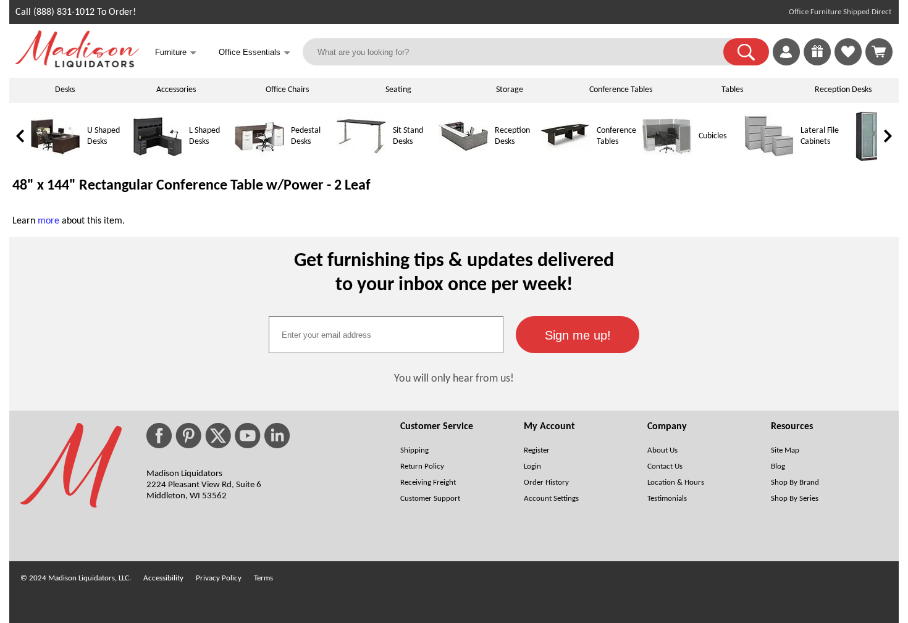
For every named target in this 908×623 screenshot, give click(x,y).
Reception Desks (843, 89)
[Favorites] (848, 63)
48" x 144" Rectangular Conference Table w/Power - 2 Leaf (191, 185)
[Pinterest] (188, 435)
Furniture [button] (175, 53)
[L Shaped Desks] (157, 159)
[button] (746, 51)
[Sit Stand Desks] (361, 159)
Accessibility (163, 578)
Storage (509, 89)
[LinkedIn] (277, 435)
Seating (398, 89)
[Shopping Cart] (879, 51)
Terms (263, 578)
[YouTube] (248, 435)
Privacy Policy (219, 578)
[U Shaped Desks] (55, 159)
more (48, 221)
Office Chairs (287, 89)
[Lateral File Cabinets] (769, 159)
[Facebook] (159, 435)
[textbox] (386, 334)
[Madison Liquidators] (77, 65)
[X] (218, 435)
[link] (879, 51)
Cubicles (712, 136)
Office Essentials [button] (254, 53)
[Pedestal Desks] (259, 159)
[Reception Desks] (463, 159)
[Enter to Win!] (817, 63)
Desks (65, 89)
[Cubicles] (667, 159)
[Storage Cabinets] (871, 159)
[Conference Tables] (565, 159)
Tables (732, 89)
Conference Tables (620, 89)
